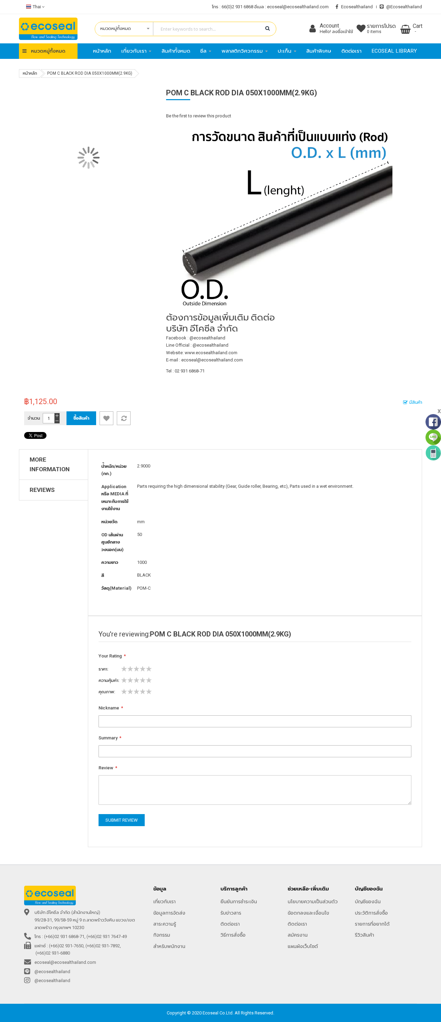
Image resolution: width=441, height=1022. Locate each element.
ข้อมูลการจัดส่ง (169, 913)
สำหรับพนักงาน (169, 946)
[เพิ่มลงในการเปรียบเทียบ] (124, 418)
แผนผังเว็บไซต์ (303, 946)
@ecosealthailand (404, 6)
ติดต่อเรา (230, 924)
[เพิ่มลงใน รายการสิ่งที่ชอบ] (106, 418)
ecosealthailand (357, 6)
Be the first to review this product (198, 115)
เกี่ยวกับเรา (164, 901)
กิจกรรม (161, 935)
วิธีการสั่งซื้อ (233, 935)
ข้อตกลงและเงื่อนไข (308, 913)
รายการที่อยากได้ (372, 924)
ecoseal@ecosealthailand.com (298, 6)
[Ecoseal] (48, 29)
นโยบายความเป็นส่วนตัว (313, 901)
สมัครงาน (298, 935)
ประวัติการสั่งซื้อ (371, 913)
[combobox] (182, 29)
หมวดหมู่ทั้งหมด (48, 51)
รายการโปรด (381, 28)
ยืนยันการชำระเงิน (238, 901)
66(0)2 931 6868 (237, 6)
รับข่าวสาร (230, 913)
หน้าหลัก (30, 73)
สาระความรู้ (164, 924)
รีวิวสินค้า (364, 935)
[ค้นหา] (267, 28)
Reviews (42, 489)
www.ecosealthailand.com (211, 352)
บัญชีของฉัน (368, 901)
